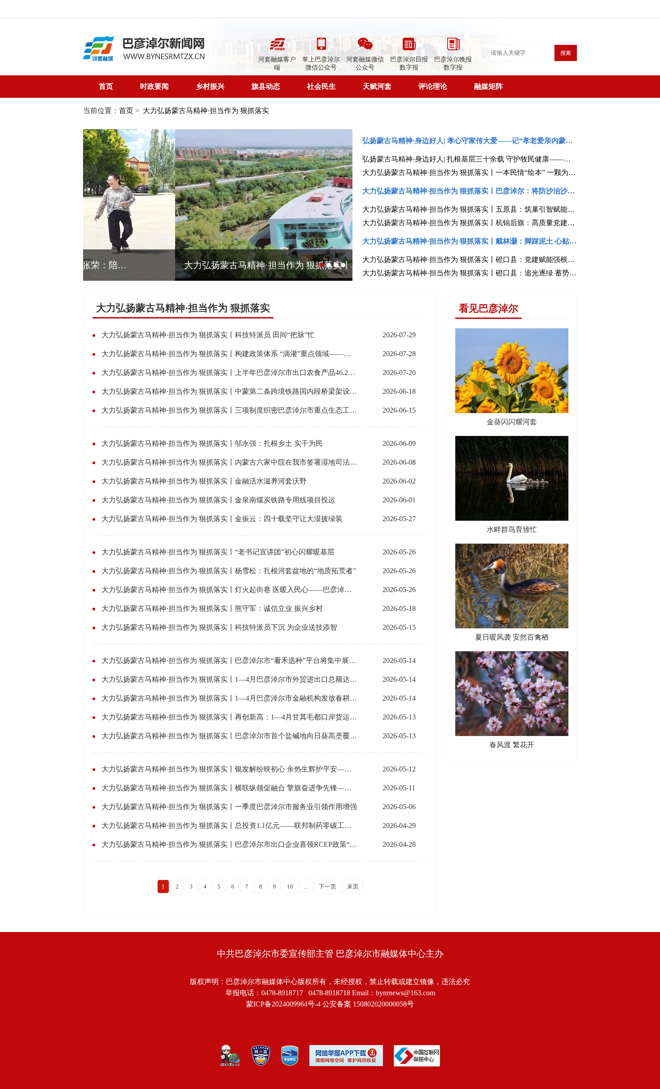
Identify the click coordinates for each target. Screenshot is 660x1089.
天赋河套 (377, 86)
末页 (353, 886)
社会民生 (321, 86)
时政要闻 (154, 86)
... (306, 886)
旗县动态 (265, 86)
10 (290, 886)
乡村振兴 (210, 86)
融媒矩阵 (488, 86)
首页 (106, 86)
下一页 (327, 886)
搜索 (565, 53)
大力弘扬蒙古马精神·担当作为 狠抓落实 (205, 110)
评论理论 (432, 86)
